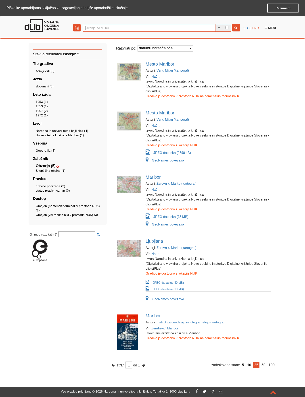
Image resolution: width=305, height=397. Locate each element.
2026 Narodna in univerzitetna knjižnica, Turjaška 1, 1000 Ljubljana (143, 391)
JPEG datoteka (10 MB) (168, 289)
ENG (255, 28)
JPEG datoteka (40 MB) (168, 282)
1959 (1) (42, 106)
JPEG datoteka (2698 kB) (172, 153)
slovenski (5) (45, 86)
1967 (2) (42, 111)
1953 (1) (42, 101)
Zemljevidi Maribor (164, 328)
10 (249, 365)
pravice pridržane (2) (50, 186)
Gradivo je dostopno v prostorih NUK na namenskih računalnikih (192, 96)
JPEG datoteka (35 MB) (170, 217)
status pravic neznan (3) (53, 190)
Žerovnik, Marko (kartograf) (176, 183)
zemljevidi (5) (45, 71)
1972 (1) (42, 115)
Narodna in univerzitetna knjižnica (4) (62, 130)
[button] (130, 8)
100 (272, 365)
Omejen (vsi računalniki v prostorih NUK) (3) (67, 215)
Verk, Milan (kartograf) (173, 70)
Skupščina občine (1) (50, 170)
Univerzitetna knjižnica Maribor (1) (60, 135)
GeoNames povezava (168, 160)
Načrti (155, 76)
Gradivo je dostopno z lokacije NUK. (172, 145)
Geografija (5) (45, 150)
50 (263, 365)
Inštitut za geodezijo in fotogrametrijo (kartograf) (191, 322)
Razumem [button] (283, 8)
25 (256, 365)
